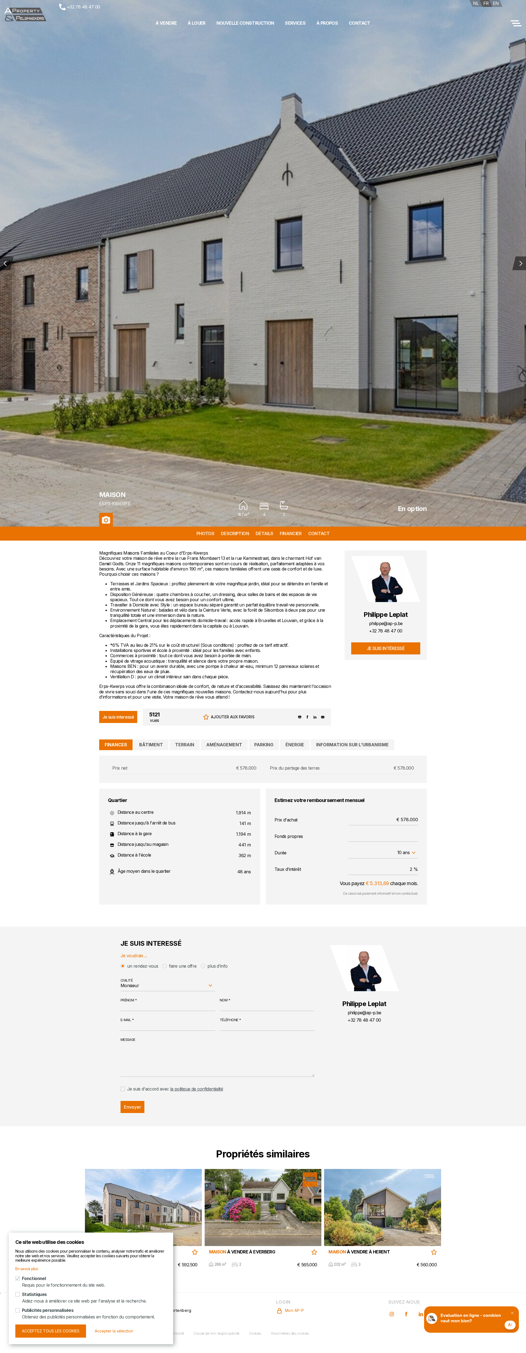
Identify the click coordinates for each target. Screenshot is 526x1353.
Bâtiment (151, 744)
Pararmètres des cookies (290, 1333)
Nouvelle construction (245, 23)
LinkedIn (315, 717)
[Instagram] (392, 1310)
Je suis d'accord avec (175, 1089)
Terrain (184, 744)
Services (295, 23)
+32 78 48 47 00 (83, 7)
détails (264, 533)
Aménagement (224, 744)
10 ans (403, 852)
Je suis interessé (118, 717)
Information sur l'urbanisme (352, 744)
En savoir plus (26, 1268)
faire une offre (182, 966)
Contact (359, 23)
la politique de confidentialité (196, 1089)
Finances (116, 744)
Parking (263, 744)
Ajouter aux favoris (233, 716)
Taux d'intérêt (288, 869)
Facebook (307, 717)
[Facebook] (407, 1310)
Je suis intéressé (386, 648)
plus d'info (217, 966)
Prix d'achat (286, 820)
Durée (281, 852)
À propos (327, 23)
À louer (196, 23)
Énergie (294, 744)
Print (299, 717)
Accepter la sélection (114, 1331)
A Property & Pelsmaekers (25, 14)
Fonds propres (289, 836)
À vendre (166, 23)
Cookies (255, 1333)
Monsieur (130, 985)
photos (205, 533)
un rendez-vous (142, 966)
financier (290, 533)
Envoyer (132, 1107)
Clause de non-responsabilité (216, 1333)
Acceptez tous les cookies (50, 1331)
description (235, 533)
